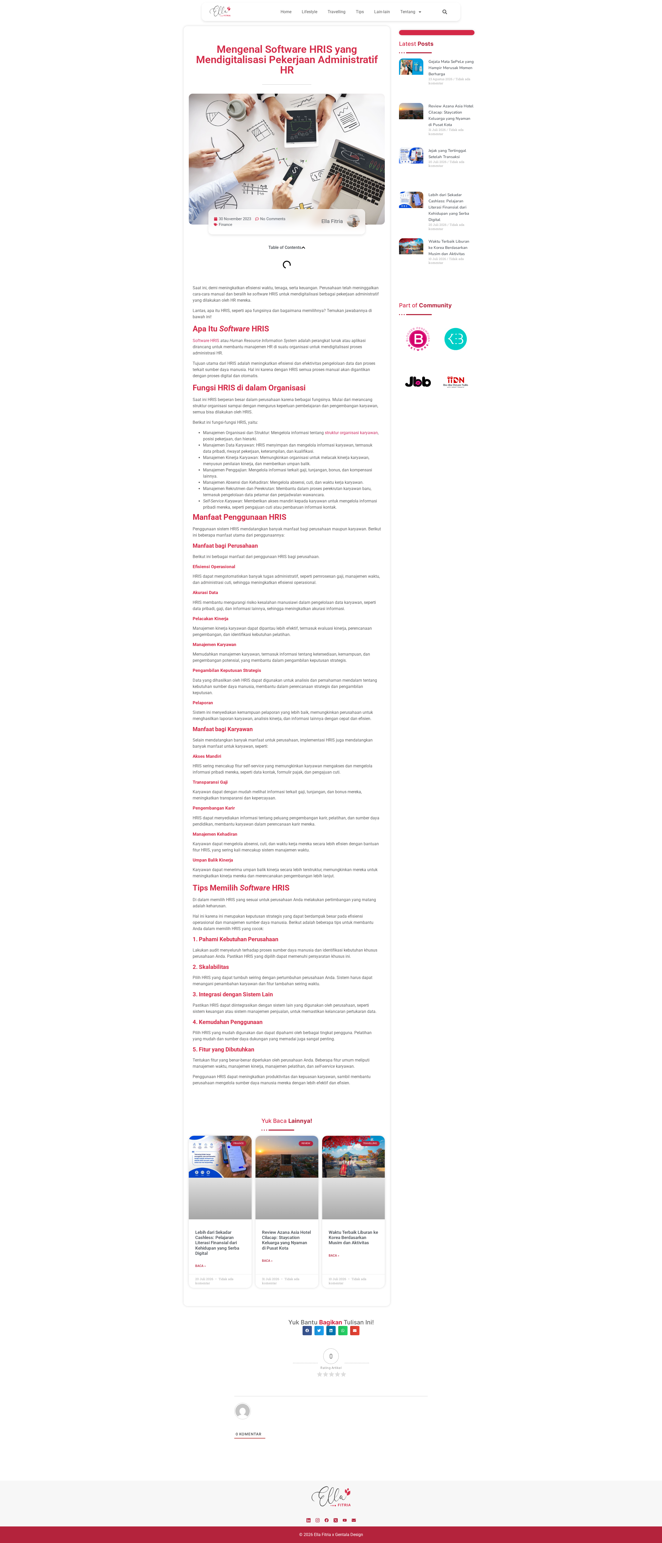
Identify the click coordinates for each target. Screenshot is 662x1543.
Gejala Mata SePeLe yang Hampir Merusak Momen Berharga (451, 68)
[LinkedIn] (308, 1520)
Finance (225, 224)
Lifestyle (309, 11)
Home (286, 11)
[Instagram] (317, 1520)
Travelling (336, 11)
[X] (336, 1520)
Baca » (200, 1266)
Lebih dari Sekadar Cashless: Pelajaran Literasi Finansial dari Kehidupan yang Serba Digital (217, 1243)
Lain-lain (382, 11)
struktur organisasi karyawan (351, 432)
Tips (360, 11)
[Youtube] (345, 1520)
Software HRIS (206, 340)
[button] (445, 12)
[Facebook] (326, 1520)
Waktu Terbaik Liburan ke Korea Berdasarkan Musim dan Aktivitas (353, 1237)
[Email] (354, 1520)
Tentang (407, 11)
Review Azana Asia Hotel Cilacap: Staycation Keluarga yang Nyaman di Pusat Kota (286, 1240)
